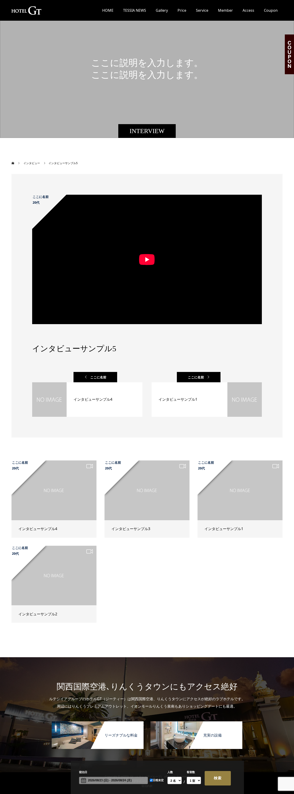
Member (225, 10)
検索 (218, 778)
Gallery (162, 10)
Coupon (271, 10)
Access (248, 10)
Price (182, 10)
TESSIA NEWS (134, 10)
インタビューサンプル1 (223, 528)
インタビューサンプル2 (37, 614)
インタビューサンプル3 (130, 528)
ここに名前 (98, 377)
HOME (107, 10)
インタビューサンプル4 (37, 528)
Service (202, 10)
